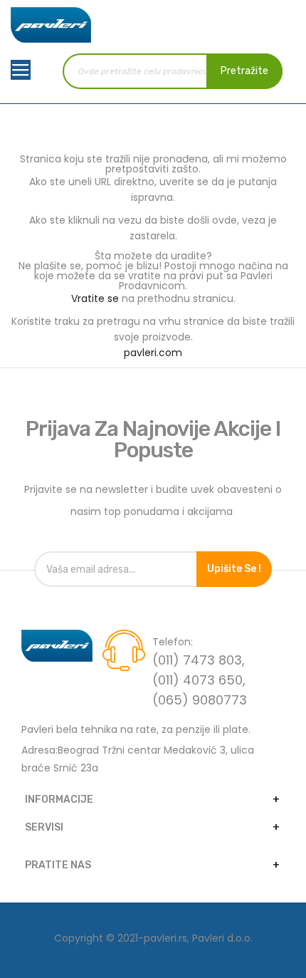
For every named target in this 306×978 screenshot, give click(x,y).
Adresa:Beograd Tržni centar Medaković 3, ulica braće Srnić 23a (137, 759)
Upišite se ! (234, 569)
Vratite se (95, 298)
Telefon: (172, 642)
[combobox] (173, 71)
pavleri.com (153, 352)
